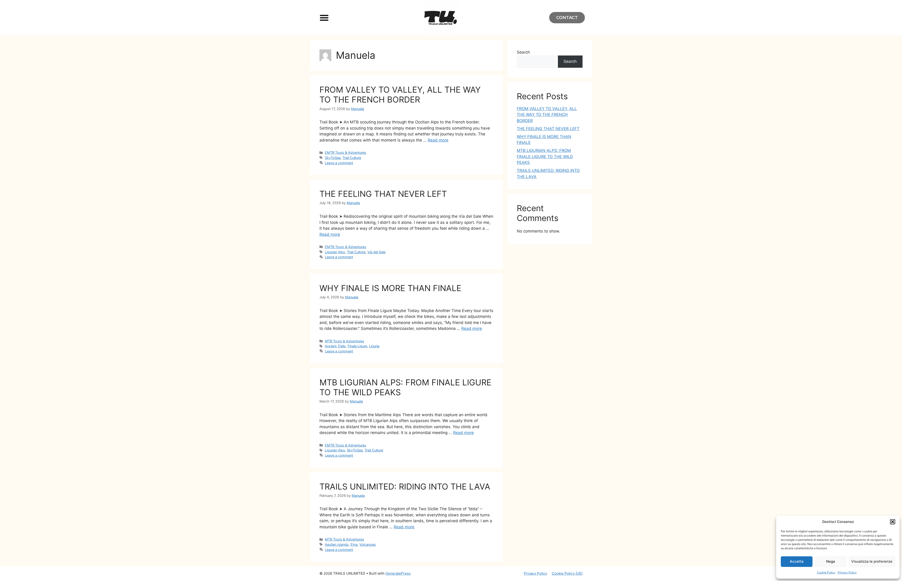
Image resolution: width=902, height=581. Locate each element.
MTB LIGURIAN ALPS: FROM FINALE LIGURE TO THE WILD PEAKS (545, 156)
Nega (830, 561)
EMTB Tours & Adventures (345, 152)
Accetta (797, 561)
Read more (438, 140)
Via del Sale (376, 252)
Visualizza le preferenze (871, 561)
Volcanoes (367, 544)
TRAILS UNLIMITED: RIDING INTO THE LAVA (404, 486)
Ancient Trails (335, 346)
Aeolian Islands (337, 544)
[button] (892, 521)
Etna (354, 544)
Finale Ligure (357, 346)
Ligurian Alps (335, 252)
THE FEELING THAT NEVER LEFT (383, 194)
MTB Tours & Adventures (344, 341)
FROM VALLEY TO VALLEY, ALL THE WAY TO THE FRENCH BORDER (400, 94)
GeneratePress (398, 573)
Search (523, 52)
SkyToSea (333, 158)
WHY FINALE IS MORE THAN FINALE (390, 288)
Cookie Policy (826, 572)
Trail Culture (351, 158)
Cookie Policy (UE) (567, 573)
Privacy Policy (847, 572)
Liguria (374, 346)
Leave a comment (339, 163)
